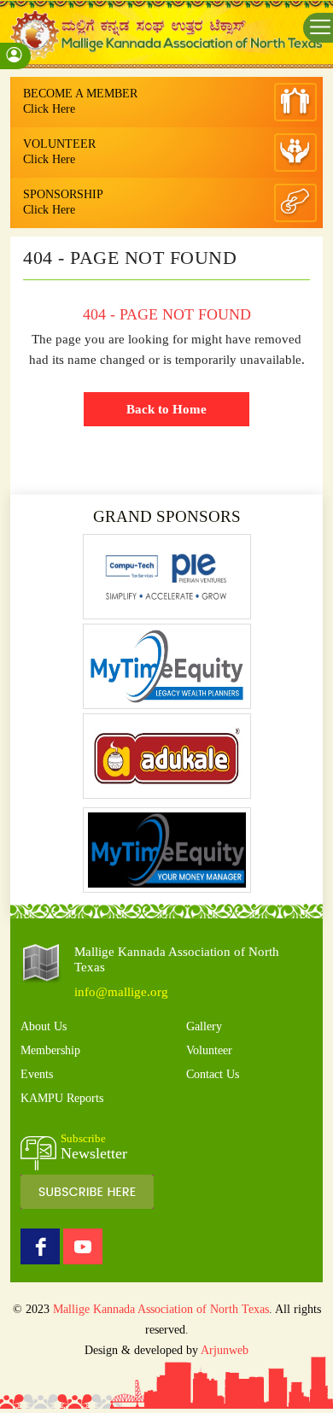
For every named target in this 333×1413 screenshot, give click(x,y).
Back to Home (166, 409)
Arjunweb (224, 1350)
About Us (43, 1026)
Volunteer (209, 1050)
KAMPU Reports (61, 1098)
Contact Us (212, 1074)
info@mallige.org (121, 992)
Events (36, 1074)
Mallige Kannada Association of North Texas (161, 1309)
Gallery (204, 1026)
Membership (50, 1050)
